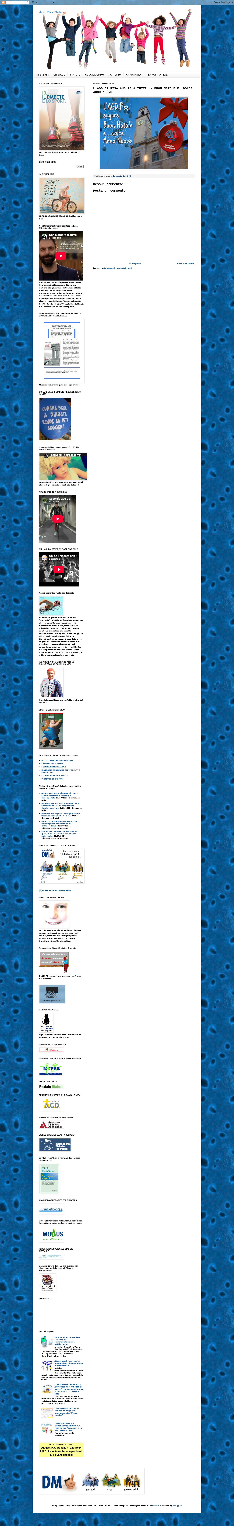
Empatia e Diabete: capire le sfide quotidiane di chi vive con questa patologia (59, 833)
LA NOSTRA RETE (157, 74)
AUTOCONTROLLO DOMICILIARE (57, 760)
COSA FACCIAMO (94, 74)
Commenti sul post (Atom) (118, 268)
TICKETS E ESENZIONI (52, 778)
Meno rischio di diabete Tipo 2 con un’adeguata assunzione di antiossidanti (59, 823)
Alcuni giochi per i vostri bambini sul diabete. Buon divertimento (68, 1363)
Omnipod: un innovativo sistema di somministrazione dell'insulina (67, 1340)
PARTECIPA (115, 74)
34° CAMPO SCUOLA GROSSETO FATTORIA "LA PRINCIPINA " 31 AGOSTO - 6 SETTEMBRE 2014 (68, 1427)
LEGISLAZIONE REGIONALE (54, 775)
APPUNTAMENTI (134, 74)
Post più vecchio (185, 263)
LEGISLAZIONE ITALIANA (53, 766)
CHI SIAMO (59, 74)
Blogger (177, 1505)
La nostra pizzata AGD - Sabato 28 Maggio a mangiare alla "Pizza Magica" (66, 1411)
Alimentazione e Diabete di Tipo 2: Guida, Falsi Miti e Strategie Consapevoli (59, 795)
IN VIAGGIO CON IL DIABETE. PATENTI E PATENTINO (60, 771)
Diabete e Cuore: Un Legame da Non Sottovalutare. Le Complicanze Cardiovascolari (60, 805)
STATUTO (75, 74)
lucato (155, 1505)
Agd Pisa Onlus (51, 12)
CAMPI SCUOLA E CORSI (52, 763)
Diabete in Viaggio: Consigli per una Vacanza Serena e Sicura (60, 814)
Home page (42, 74)
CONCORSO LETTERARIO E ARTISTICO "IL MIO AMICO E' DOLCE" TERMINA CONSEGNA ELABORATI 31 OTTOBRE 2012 (69, 1389)
